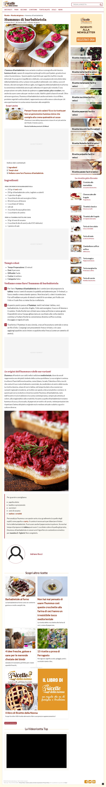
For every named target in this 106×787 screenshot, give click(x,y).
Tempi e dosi (13, 170)
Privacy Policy (22, 782)
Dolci (54, 9)
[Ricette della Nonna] (10, 6)
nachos (11, 514)
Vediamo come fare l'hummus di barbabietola (25, 173)
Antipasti (8, 9)
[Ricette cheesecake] (86, 60)
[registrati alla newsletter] (86, 44)
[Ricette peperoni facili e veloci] (86, 117)
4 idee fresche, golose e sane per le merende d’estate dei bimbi (18, 655)
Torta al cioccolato (90, 226)
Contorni (33, 9)
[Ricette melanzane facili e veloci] (86, 89)
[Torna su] (103, 784)
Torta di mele (88, 236)
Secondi (23, 9)
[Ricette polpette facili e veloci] (86, 160)
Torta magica (88, 258)
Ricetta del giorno (17, 15)
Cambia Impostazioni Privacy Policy (41, 782)
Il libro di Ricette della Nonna (21, 712)
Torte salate (44, 9)
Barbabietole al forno (17, 599)
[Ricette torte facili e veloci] (86, 74)
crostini (19, 514)
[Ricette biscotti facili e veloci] (86, 131)
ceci (16, 189)
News (60, 9)
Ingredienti (12, 167)
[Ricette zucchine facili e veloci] (86, 103)
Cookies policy (29, 782)
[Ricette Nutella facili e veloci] (86, 146)
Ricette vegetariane (10, 723)
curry (26, 521)
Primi (16, 9)
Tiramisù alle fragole (91, 216)
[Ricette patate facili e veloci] (86, 174)
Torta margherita (90, 268)
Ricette (7, 15)
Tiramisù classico (90, 206)
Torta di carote (89, 278)
